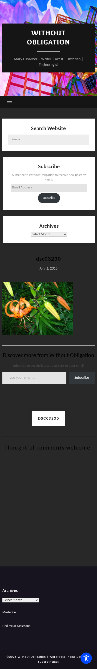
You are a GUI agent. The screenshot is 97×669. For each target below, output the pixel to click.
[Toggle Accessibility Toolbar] (86, 658)
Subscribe (49, 198)
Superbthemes (48, 661)
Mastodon (9, 612)
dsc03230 (48, 418)
